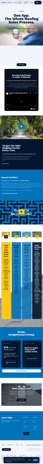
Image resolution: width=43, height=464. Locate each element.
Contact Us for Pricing (32, 358)
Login (31, 2)
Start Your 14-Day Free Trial (10, 363)
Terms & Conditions (31, 448)
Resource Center (20, 3)
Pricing (15, 2)
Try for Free (6, 449)
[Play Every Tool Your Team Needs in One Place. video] (6, 236)
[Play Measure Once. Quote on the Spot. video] (27, 236)
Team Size (35, 426)
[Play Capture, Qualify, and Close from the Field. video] (16, 236)
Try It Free (37, 2)
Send (26, 433)
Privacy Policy (9, 461)
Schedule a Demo (26, 3)
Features (10, 2)
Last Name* (35, 417)
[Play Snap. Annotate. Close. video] (37, 236)
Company (25, 426)
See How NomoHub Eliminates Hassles (9, 193)
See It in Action (5, 163)
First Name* (25, 417)
